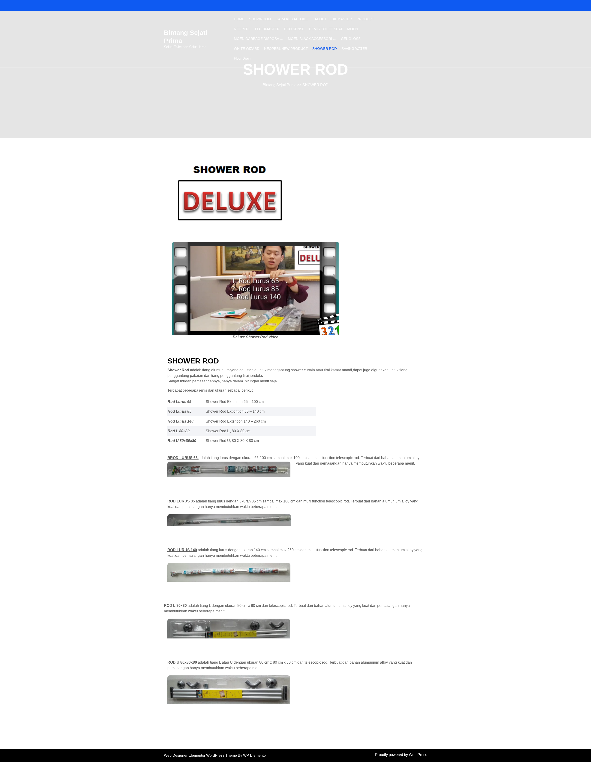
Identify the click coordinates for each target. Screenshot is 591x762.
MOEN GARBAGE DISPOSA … (258, 39)
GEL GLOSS (351, 39)
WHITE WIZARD (246, 49)
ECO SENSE (294, 29)
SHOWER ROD (324, 49)
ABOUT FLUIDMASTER (333, 19)
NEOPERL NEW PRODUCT (286, 49)
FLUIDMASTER (267, 29)
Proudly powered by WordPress (401, 755)
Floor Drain (242, 58)
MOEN (352, 29)
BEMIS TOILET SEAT (326, 29)
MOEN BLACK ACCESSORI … (312, 39)
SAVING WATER (354, 49)
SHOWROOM (260, 19)
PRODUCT (365, 19)
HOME (239, 19)
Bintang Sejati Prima (279, 85)
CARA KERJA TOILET (293, 19)
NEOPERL (242, 29)
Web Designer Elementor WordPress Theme (201, 755)
